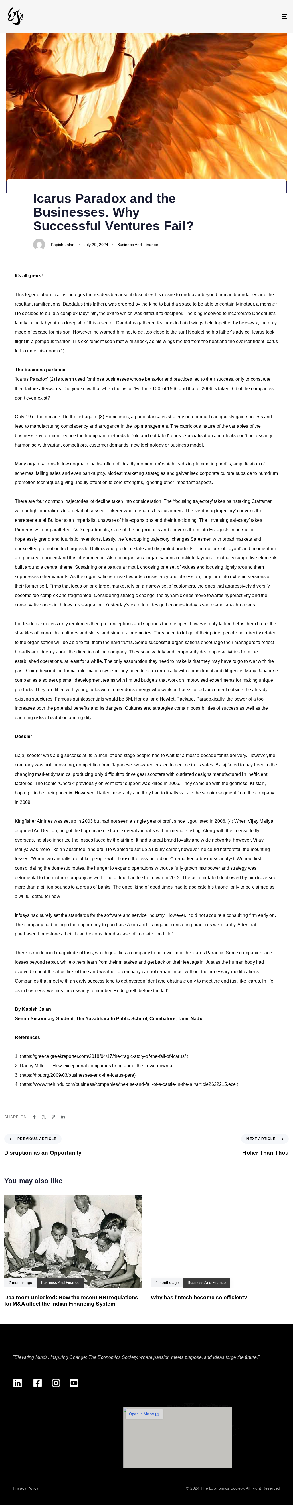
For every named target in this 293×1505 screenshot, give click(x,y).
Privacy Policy (25, 1488)
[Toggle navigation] (240, 16)
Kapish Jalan (63, 244)
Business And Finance (137, 244)
